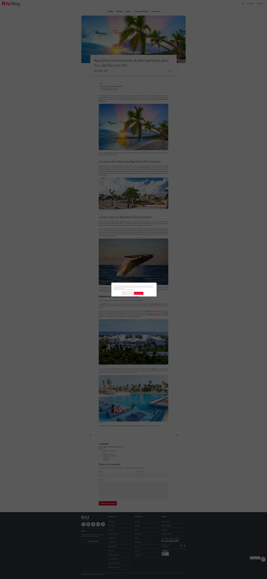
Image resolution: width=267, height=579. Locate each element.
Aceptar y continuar (138, 293)
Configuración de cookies (127, 293)
